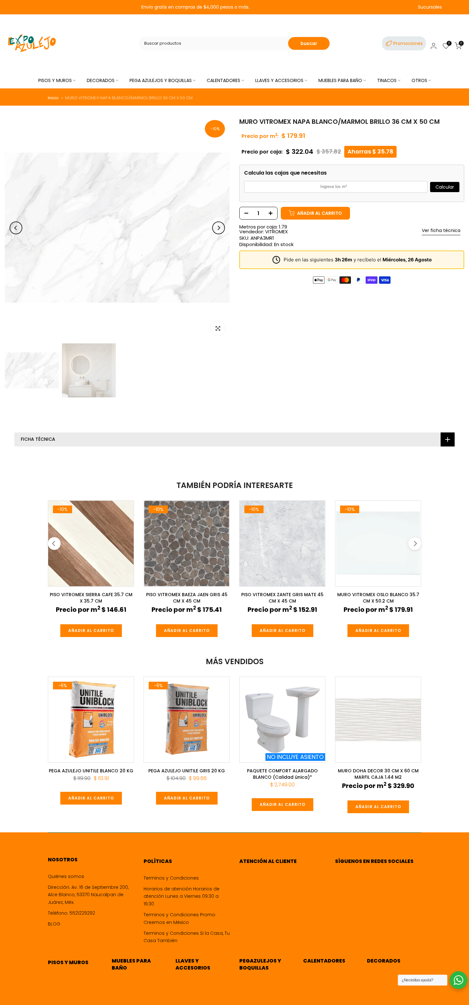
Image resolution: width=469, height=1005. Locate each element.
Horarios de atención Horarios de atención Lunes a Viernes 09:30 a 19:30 (182, 896)
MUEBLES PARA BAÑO (340, 80)
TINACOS (387, 80)
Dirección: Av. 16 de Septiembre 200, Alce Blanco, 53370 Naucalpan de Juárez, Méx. (88, 895)
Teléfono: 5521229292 (71, 913)
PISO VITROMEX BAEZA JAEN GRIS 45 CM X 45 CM (186, 597)
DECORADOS (101, 80)
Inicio (53, 98)
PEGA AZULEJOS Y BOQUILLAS (161, 80)
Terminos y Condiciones (171, 878)
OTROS (419, 80)
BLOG (54, 924)
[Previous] (16, 227)
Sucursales (430, 7)
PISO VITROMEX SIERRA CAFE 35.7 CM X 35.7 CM (91, 597)
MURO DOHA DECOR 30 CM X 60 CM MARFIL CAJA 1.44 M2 (378, 774)
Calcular (444, 187)
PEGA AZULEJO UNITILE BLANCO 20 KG (91, 771)
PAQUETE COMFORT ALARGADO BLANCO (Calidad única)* (282, 774)
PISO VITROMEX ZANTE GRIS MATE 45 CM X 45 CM (282, 597)
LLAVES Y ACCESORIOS (279, 80)
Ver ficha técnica (441, 230)
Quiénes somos (66, 876)
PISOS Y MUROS (55, 80)
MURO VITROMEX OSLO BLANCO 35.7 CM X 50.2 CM (378, 597)
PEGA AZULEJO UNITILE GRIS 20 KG (186, 771)
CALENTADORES (223, 80)
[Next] (218, 227)
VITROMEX (276, 231)
